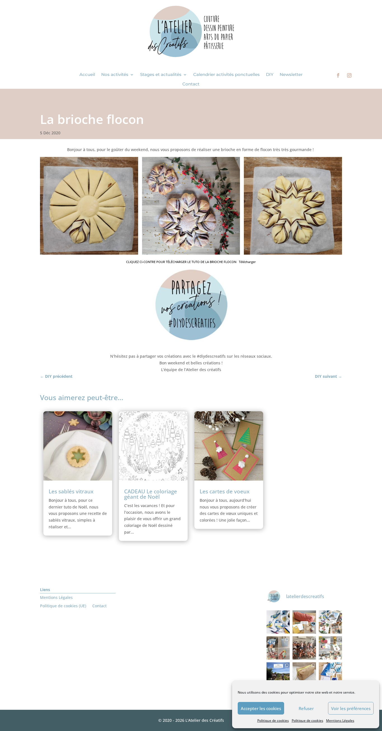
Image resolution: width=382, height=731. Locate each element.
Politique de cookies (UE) (63, 606)
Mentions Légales (340, 720)
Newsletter (291, 74)
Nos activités (114, 74)
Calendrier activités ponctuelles (226, 74)
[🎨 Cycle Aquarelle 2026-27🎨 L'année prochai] (330, 622)
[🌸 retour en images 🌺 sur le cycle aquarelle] (330, 648)
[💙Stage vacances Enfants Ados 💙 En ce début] (330, 673)
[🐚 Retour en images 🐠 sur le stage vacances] (278, 648)
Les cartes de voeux (224, 491)
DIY (269, 74)
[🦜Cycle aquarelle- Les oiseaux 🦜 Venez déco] (278, 622)
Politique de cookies (273, 720)
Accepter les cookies (261, 708)
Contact (190, 84)
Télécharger (247, 262)
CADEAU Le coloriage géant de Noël (150, 494)
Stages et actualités (160, 74)
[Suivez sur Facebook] (338, 75)
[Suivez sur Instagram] (349, 75)
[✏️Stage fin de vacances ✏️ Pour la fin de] (304, 622)
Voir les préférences (351, 708)
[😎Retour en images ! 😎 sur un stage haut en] (304, 648)
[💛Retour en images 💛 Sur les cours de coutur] (304, 673)
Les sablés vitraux (71, 491)
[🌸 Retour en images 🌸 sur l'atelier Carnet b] (278, 673)
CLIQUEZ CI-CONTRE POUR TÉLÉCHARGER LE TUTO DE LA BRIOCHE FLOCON (181, 262)
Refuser (306, 708)
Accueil (87, 74)
